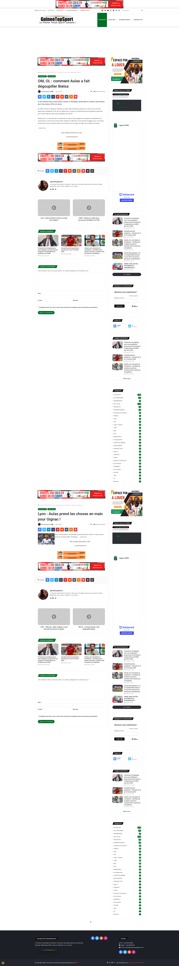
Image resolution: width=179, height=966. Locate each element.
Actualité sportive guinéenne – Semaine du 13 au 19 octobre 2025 (70, 249)
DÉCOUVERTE (118, 445)
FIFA (115, 433)
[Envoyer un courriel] (52, 91)
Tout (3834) (126, 274)
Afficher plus (127, 378)
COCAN (116, 472)
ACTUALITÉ (51, 10)
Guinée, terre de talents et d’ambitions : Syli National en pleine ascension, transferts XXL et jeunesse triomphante (132, 244)
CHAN (115, 457)
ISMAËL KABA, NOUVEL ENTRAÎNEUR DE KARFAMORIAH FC (131, 266)
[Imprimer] (92, 171)
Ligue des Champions (120, 460)
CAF (115, 421)
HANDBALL (117, 466)
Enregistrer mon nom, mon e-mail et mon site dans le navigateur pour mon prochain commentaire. (68, 307)
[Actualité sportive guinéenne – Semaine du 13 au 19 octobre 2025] (71, 240)
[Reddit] (62, 97)
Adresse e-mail (119, 298)
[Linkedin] (49, 97)
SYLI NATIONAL (119, 398)
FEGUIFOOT (59, 10)
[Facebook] (40, 97)
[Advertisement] (89, 41)
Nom (40, 293)
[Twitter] (44, 97)
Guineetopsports (122, 107)
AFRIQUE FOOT (84, 10)
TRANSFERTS (118, 401)
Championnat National (120, 413)
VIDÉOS (116, 416)
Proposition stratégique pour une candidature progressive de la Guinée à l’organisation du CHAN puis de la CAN (132, 222)
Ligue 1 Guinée (118, 424)
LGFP (115, 427)
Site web (75, 300)
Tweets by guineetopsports (120, 97)
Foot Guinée (117, 469)
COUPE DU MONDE (119, 442)
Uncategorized (118, 439)
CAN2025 (116, 454)
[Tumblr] (53, 97)
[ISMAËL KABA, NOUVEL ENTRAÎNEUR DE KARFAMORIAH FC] (117, 266)
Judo (115, 475)
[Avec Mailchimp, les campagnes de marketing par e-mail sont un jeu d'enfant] (135, 307)
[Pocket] (75, 97)
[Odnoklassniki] (71, 97)
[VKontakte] (66, 97)
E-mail (40, 300)
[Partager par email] (88, 171)
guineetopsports (45, 91)
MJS (115, 430)
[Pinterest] (57, 97)
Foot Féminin (117, 463)
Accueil (41, 72)
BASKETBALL (118, 436)
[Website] (51, 189)
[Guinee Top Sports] (58, 20)
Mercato (116, 481)
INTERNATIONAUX (72, 10)
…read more (42, 128)
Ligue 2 (116, 451)
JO (114, 478)
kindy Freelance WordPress (136, 962)
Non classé (51, 76)
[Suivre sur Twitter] (51, 91)
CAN (115, 418)
